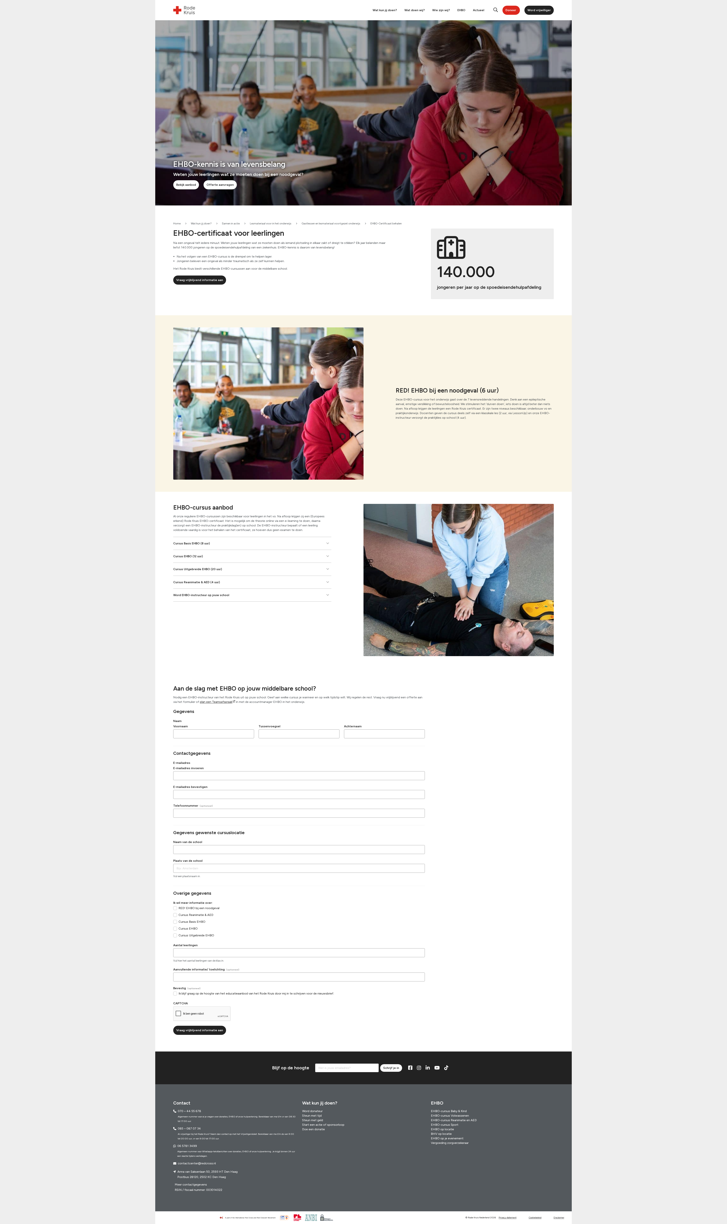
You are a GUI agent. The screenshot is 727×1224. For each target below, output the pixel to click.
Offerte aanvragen (220, 185)
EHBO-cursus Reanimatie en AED (454, 1120)
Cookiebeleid (535, 1217)
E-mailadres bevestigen (190, 787)
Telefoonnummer (185, 805)
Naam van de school (187, 842)
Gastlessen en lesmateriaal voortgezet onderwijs (331, 223)
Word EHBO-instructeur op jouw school (201, 595)
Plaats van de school (188, 861)
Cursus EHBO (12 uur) (188, 556)
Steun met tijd (312, 1115)
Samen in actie (231, 223)
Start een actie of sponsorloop (323, 1124)
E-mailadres (181, 763)
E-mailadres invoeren (188, 768)
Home (177, 223)
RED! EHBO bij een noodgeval (199, 908)
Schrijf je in (391, 1068)
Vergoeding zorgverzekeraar (450, 1143)
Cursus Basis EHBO (192, 921)
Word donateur (312, 1111)
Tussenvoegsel (269, 726)
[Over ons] (249, 1217)
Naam (177, 721)
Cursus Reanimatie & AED (196, 915)
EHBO (461, 10)
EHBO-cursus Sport (444, 1124)
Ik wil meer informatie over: (193, 903)
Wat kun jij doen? (385, 10)
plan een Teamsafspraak (216, 702)
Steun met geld (312, 1120)
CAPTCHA (180, 1003)
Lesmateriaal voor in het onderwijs (270, 223)
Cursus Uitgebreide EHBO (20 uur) (197, 569)
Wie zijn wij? (441, 10)
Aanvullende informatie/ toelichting (199, 969)
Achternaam (353, 726)
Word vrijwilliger (539, 10)
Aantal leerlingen (185, 945)
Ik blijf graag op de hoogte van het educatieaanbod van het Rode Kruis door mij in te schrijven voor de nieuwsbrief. (256, 993)
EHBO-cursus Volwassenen (450, 1115)
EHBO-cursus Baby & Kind (449, 1111)
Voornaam (180, 726)
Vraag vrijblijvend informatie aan (199, 280)
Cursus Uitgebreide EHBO (196, 935)
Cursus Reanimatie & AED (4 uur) (196, 582)
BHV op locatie (441, 1134)
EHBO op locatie (442, 1129)
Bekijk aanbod (186, 185)
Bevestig (179, 988)
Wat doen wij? (414, 10)
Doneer (510, 10)
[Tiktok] (446, 1068)
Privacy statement (507, 1217)
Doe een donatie (313, 1129)
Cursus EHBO (188, 928)
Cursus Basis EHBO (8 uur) (191, 543)
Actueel (478, 10)
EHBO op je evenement (447, 1138)
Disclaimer (559, 1217)
